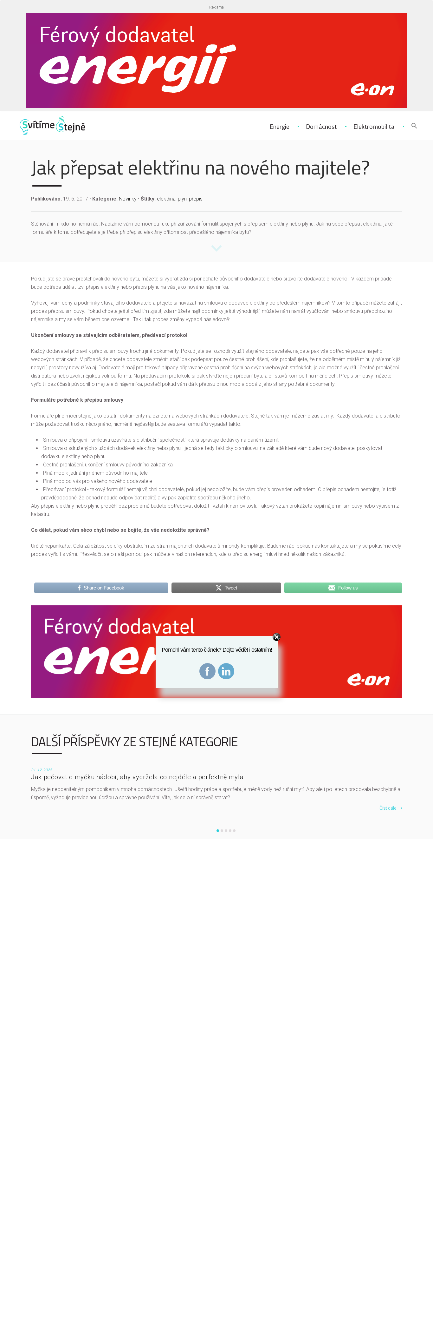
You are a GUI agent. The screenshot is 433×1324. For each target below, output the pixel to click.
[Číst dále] (216, 252)
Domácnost (321, 126)
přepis (196, 199)
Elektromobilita (374, 126)
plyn (182, 199)
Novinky (128, 199)
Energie (279, 126)
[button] (414, 126)
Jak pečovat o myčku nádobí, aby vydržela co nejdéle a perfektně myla (137, 777)
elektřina (166, 199)
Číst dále (387, 808)
